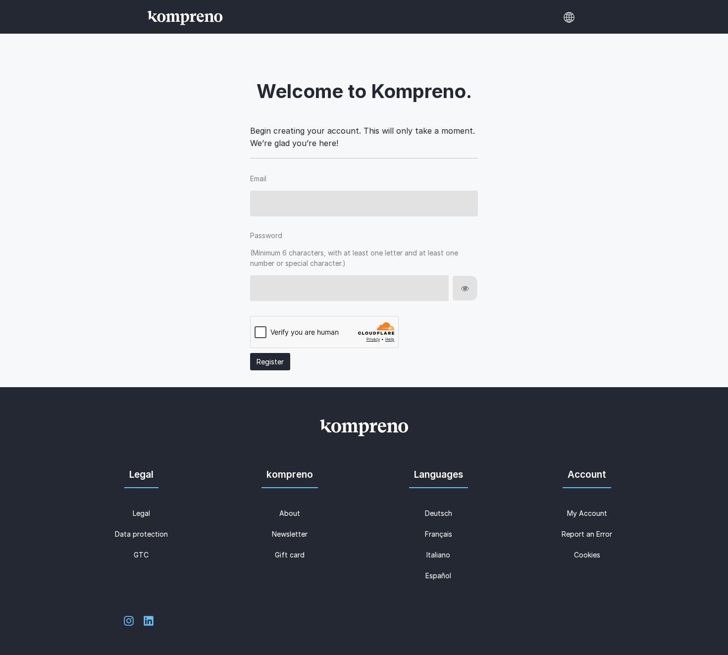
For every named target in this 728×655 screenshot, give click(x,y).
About (289, 513)
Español (438, 575)
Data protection (141, 534)
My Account (587, 513)
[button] (569, 17)
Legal (141, 513)
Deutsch (438, 513)
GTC (141, 555)
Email (258, 178)
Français (438, 534)
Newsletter (290, 534)
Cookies (587, 555)
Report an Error (587, 534)
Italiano (438, 555)
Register (270, 361)
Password (266, 235)
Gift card (290, 555)
